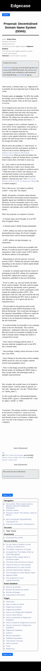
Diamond (6, 68)
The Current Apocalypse (14, 455)
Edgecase (21, 5)
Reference (10, 649)
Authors (9, 633)
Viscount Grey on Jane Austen (18, 565)
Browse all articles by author (17, 590)
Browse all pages (13, 592)
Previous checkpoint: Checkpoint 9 (20, 524)
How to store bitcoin (14, 615)
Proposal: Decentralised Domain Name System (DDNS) (20, 27)
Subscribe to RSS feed (15, 595)
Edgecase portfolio (13, 610)
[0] (34, 120)
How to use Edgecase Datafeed (19, 612)
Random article (12, 510)
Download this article (14, 538)
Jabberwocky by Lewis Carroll (18, 567)
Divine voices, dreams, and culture (14, 457)
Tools (8, 646)
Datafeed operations (14, 638)
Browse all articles (13, 587)
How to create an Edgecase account (21, 623)
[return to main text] (9, 460)
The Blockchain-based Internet (13, 476)
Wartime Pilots (12, 575)
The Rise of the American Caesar (19, 562)
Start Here (10, 602)
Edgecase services (14, 607)
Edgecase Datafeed (14, 630)
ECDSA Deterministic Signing (18, 570)
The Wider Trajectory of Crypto (18, 549)
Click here (5, 56)
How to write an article (15, 604)
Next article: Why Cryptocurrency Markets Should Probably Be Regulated (19, 506)
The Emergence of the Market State (20, 573)
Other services (12, 643)
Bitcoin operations (13, 636)
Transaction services (14, 641)
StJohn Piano (11, 39)
